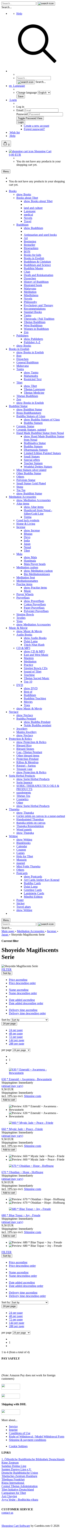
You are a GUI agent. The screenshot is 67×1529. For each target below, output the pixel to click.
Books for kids (32, 254)
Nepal (27, 547)
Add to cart (9, 1099)
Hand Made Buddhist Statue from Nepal (40, 433)
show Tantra (31, 372)
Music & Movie (18, 627)
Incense (20, 527)
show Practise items (35, 587)
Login (13, 100)
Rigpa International (13, 1482)
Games (20, 853)
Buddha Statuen (33, 422)
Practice (28, 664)
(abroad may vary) (12, 1086)
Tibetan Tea (23, 795)
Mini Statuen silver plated (31, 470)
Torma (27, 517)
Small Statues (32, 456)
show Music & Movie (29, 631)
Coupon (21, 849)
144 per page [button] (16, 1040)
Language (30, 211)
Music (27, 590)
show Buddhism (33, 228)
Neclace (13, 711)
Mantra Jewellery (26, 732)
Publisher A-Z (32, 342)
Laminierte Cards (34, 893)
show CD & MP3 (34, 651)
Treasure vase (24, 769)
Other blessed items (27, 755)
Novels (28, 218)
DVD (19, 685)
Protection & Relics (20, 738)
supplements (23, 792)
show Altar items (34, 506)
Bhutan (28, 533)
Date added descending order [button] (26, 1003)
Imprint (13, 1429)
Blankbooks (23, 842)
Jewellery (22, 728)
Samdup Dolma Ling (13, 1466)
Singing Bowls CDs (35, 668)
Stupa (19, 486)
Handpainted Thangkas (30, 819)
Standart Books (33, 312)
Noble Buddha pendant (37, 725)
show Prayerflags (34, 601)
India (27, 540)
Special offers (32, 459)
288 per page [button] (16, 1043)
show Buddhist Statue (29, 409)
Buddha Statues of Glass (30, 416)
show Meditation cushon (38, 570)
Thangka (14, 809)
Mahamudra (31, 375)
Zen (26, 332)
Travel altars (23, 906)
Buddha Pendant (26, 718)
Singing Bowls (25, 614)
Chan (27, 271)
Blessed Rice (24, 745)
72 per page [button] (16, 1036)
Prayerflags (23, 597)
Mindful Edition (33, 896)
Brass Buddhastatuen (28, 412)
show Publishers (33, 338)
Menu (6, 171)
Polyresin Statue (25, 480)
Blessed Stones (25, 748)
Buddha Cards (32, 883)
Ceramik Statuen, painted (31, 429)
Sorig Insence (24, 782)
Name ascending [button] (18, 989)
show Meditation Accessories (33, 500)
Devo (27, 537)
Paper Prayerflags (34, 607)
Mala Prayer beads (35, 564)
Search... (6, 7)
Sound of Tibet (32, 671)
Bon (18, 355)
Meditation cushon (27, 567)
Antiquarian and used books (40, 234)
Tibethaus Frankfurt (13, 1479)
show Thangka (25, 812)
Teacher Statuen (33, 463)
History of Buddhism (36, 281)
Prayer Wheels (25, 594)
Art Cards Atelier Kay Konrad (41, 879)
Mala (19, 554)
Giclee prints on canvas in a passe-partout (40, 816)
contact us (7, 1512)
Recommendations (35, 308)
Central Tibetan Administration (19, 1486)
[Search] (37, 71)
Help (19, 13)
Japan (27, 543)
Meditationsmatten (27, 580)
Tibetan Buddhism (34, 322)
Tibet (19, 382)
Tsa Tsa (20, 490)
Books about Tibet (27, 197)
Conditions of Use (19, 1433)
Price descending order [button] (22, 983)
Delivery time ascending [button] (23, 1010)
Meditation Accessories (22, 496)
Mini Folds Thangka (28, 866)
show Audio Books (35, 638)
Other (19, 802)
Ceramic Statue (25, 426)
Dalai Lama (31, 641)
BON (27, 251)
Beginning (30, 241)
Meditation (30, 291)
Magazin (21, 859)
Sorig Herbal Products (22, 775)
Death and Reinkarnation (38, 275)
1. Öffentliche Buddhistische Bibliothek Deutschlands (33, 1459)
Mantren (29, 658)
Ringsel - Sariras (26, 765)
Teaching (29, 674)
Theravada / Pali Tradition (39, 318)
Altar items (22, 503)
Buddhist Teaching (35, 698)
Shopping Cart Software (15, 1525)
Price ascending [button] (18, 979)
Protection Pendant (27, 758)
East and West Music (36, 654)
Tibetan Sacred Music (36, 678)
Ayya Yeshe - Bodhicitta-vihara (19, 1499)
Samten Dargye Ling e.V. (16, 1469)
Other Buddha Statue (28, 473)
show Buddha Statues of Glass (42, 419)
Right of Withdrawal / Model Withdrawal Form (36, 1436)
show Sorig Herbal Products (33, 779)
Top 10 (28, 681)
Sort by (6, 1019)
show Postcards (33, 876)
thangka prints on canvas (30, 822)
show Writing (24, 839)
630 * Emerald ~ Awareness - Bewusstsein (26, 1079)
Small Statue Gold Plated (31, 483)
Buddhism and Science (37, 265)
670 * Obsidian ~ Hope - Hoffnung (22, 1172)
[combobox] (6, 973)
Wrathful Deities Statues (38, 466)
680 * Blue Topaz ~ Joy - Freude (20, 1215)
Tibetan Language (34, 389)
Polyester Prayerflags (36, 611)
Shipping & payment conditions (27, 1439)
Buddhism (22, 224)
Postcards (22, 873)
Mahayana (30, 288)
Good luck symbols (27, 520)
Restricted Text (33, 379)
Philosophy (30, 302)
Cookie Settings (18, 1446)
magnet (20, 863)
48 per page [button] (16, 1033)
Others (20, 476)
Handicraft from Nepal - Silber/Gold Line (38, 512)
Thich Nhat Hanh (34, 644)
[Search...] (46, 3)
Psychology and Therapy (38, 305)
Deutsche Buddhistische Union (19, 1472)
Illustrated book (33, 285)
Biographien (31, 248)
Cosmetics (22, 799)
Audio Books (24, 634)
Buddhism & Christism (37, 261)
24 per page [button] (16, 1030)
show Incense (32, 530)
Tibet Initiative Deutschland (17, 1489)
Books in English (34, 258)
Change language (27, 92)
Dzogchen (30, 278)
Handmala (30, 560)
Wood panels (24, 829)
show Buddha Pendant (37, 722)
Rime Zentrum (10, 1462)
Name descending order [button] (23, 993)
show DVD (31, 688)
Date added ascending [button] (22, 999)
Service (13, 1426)
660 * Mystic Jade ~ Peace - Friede (22, 1129)
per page (6, 1050)
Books (13, 191)
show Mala (30, 557)
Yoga (19, 621)
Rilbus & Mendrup (27, 762)
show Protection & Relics (31, 742)
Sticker (20, 903)
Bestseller (29, 244)
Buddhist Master (33, 268)
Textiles (20, 617)
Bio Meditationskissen (37, 574)
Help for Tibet (24, 856)
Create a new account (36, 125)
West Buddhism (33, 325)
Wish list (14, 132)
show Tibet (30, 386)
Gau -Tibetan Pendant (29, 752)
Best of (28, 691)
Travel (27, 221)
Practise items (24, 584)
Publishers (22, 335)
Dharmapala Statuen (36, 449)
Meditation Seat (25, 577)
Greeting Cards (33, 890)
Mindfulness (31, 295)
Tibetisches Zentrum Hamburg (19, 1476)
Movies (28, 701)
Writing (13, 836)
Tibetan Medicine (34, 392)
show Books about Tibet (38, 201)
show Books (23, 194)
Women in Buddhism (36, 328)
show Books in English (30, 352)
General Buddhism (27, 362)
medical (28, 214)
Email (19, 110)
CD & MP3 (23, 648)
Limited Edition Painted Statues (42, 453)
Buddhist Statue (18, 406)
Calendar (21, 846)
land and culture (33, 207)
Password (22, 114)
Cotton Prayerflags (35, 604)
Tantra (27, 315)
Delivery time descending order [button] (27, 1013)
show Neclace (24, 715)
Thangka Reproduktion (30, 826)
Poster (20, 900)
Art (26, 238)
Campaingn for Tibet (13, 1492)
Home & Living (25, 523)
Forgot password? (34, 129)
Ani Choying (9, 1496)
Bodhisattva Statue (35, 443)
